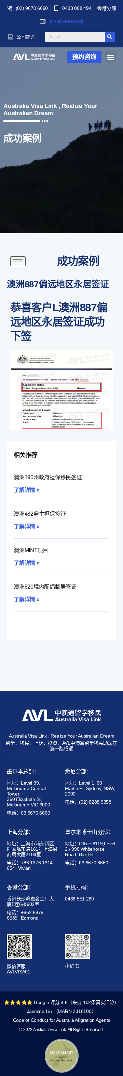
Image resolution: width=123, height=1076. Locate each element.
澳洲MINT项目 (31, 550)
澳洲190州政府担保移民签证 (48, 477)
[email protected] (66, 21)
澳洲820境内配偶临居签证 (45, 587)
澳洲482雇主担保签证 (40, 514)
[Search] (110, 37)
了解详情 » (27, 490)
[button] (84, 57)
